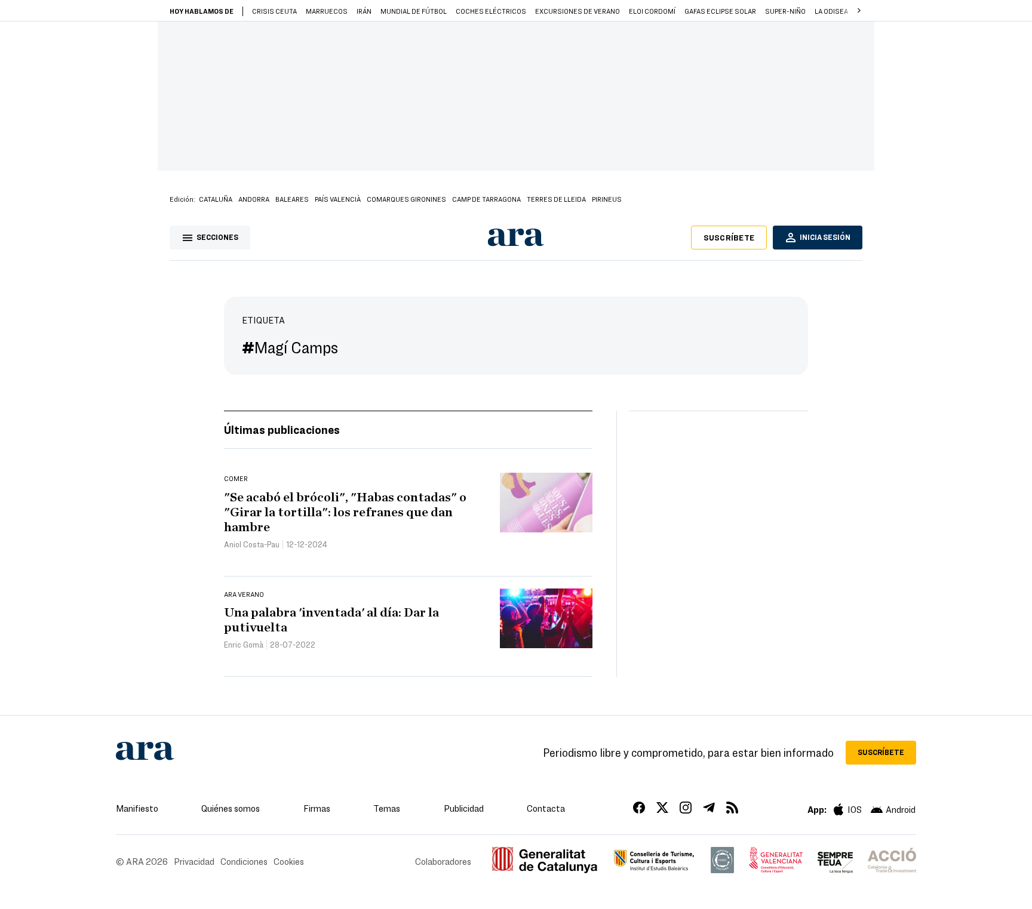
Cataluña (215, 199)
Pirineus (607, 199)
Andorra (253, 199)
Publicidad (464, 808)
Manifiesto (137, 808)
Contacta (546, 808)
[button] (858, 10)
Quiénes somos (230, 808)
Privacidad (194, 861)
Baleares (292, 199)
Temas (386, 808)
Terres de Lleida (556, 199)
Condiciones (244, 861)
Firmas (316, 808)
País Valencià (338, 199)
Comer (236, 478)
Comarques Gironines (406, 199)
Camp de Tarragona (486, 199)
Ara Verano (244, 594)
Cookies (289, 861)
